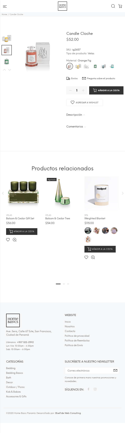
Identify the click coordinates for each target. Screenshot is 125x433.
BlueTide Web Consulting (68, 413)
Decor (9, 382)
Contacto (70, 331)
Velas (91, 53)
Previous (4, 70)
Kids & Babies (13, 391)
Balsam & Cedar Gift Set (20, 218)
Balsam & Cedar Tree (57, 218)
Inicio (68, 321)
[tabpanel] (23, 206)
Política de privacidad (77, 336)
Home (4, 14)
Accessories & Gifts (16, 396)
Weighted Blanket (94, 218)
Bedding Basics (14, 373)
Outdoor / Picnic (15, 387)
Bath (8, 377)
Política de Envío (74, 345)
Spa (86, 215)
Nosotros (70, 326)
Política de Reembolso (77, 340)
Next (9, 70)
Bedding (10, 368)
